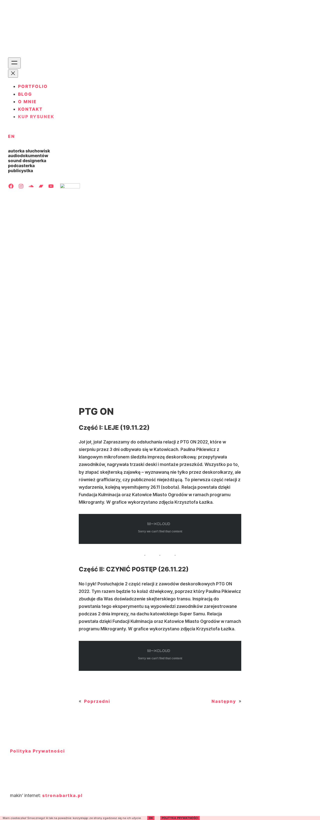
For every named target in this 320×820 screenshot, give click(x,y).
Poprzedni (97, 701)
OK (151, 818)
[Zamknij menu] (13, 73)
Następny (224, 701)
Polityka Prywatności (37, 751)
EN (11, 136)
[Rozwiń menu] (14, 62)
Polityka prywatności (180, 818)
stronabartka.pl (62, 795)
